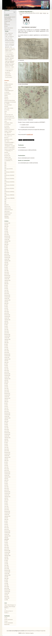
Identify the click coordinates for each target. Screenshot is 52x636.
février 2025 (6, 252)
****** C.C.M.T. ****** (8, 136)
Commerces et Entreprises (9, 129)
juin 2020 (6, 344)
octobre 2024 (6, 259)
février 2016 (6, 429)
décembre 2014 (7, 452)
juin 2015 (6, 442)
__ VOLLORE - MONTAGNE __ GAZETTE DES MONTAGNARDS (10, 8)
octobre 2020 (6, 337)
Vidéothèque (6, 217)
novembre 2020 (7, 336)
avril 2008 (6, 583)
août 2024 (6, 262)
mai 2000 (6, 599)
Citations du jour (7, 214)
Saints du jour (7, 211)
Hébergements (7, 127)
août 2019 (6, 360)
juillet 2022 (6, 303)
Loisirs (5, 121)
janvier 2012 (6, 509)
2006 (5, 203)
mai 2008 (6, 581)
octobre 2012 (6, 494)
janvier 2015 (6, 450)
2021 (5, 162)
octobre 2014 (6, 455)
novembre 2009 (7, 552)
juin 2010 (6, 540)
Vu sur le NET (7, 154)
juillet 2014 (6, 460)
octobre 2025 (6, 239)
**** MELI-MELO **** (9, 70)
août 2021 (6, 321)
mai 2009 (6, 562)
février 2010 (6, 547)
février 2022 (6, 311)
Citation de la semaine (8, 209)
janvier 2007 (6, 596)
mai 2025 (6, 247)
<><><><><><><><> (9, 52)
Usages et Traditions (8, 131)
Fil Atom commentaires (8, 622)
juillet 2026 (6, 226)
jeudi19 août (30, 134)
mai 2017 (6, 404)
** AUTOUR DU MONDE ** (9, 142)
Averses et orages (7, 119)
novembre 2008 (7, 571)
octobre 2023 (6, 278)
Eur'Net (5, 612)
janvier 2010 (6, 549)
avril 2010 (6, 544)
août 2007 (6, 594)
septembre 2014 (7, 457)
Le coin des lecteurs (8, 87)
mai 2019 (6, 365)
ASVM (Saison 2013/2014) (9, 181)
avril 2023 (6, 288)
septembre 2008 (7, 575)
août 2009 (6, 557)
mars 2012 (6, 506)
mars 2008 (6, 585)
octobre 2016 (6, 416)
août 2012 (6, 498)
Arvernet (6, 26)
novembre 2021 (7, 316)
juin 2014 (6, 462)
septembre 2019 (7, 359)
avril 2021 (6, 327)
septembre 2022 (7, 300)
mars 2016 (6, 427)
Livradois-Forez (7, 21)
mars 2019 (6, 368)
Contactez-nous (7, 29)
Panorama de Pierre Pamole (9, 100)
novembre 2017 (7, 395)
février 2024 (6, 272)
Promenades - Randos (8, 122)
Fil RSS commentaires (8, 619)
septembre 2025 (7, 241)
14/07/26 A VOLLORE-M (9, 42)
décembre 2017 (7, 393)
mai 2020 (6, 345)
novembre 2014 (7, 454)
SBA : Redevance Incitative (9, 134)
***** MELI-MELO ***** (8, 150)
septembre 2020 (7, 339)
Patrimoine (6, 98)
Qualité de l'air (7, 24)
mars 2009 (6, 565)
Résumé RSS (6, 624)
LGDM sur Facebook (8, 19)
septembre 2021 (7, 319)
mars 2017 (6, 408)
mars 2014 (6, 467)
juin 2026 (6, 228)
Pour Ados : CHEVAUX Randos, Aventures (9, 59)
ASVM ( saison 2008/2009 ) (9, 198)
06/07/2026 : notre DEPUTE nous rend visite (10, 47)
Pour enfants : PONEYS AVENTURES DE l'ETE (9, 56)
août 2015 (6, 439)
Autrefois (6, 95)
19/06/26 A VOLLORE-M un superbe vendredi (10, 50)
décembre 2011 (7, 511)
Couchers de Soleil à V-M (9, 116)
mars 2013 (6, 486)
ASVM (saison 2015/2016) (9, 175)
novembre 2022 (7, 296)
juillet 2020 (6, 342)
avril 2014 (6, 465)
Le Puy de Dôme (8, 75)
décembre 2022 (7, 295)
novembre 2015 (7, 434)
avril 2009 (6, 563)
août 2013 (6, 478)
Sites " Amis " (7, 140)
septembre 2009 (7, 555)
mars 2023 (6, 290)
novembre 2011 (7, 512)
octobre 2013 (6, 475)
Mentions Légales (30, 633)
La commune (6, 92)
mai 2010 (6, 542)
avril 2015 (6, 445)
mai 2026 (6, 229)
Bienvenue (6, 137)
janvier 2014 (6, 470)
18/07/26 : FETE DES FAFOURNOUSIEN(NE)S (9, 40)
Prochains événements (8, 84)
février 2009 (6, 567)
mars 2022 (6, 309)
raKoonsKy (27, 630)
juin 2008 (6, 580)
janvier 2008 (6, 588)
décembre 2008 (7, 570)
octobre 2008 (6, 573)
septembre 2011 (7, 516)
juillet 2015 (6, 440)
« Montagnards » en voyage (9, 145)
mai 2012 (6, 503)
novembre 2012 (7, 493)
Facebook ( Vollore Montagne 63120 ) (9, 607)
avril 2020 (6, 347)
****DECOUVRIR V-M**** (9, 90)
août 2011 (6, 517)
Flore (5, 113)
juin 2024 (6, 265)
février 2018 (6, 390)
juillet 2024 (6, 264)
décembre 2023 (7, 275)
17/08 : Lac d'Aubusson (9, 36)
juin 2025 (6, 246)
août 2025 (6, 242)
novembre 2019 (7, 355)
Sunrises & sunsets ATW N (9, 147)
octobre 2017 (6, 396)
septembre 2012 (7, 496)
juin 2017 (6, 403)
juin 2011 (6, 521)
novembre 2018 (7, 375)
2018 (5, 167)
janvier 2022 (6, 313)
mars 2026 (6, 232)
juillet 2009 (6, 558)
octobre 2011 (6, 514)
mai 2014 (6, 463)
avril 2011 (6, 524)
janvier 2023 (6, 293)
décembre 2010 (7, 531)
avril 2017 (6, 406)
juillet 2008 (6, 578)
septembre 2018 (7, 378)
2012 (5, 186)
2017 (5, 170)
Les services (6, 126)
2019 (5, 165)
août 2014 (6, 458)
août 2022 (6, 301)
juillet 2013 (6, 480)
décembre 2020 (7, 334)
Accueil (5, 82)
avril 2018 (6, 386)
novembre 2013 (7, 473)
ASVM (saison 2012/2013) (9, 185)
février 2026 (6, 234)
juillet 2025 (6, 244)
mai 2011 (6, 522)
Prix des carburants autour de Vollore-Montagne (9, 18)
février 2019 (6, 370)
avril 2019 (6, 367)
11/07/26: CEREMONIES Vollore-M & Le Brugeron (9, 45)
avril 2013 (6, 485)
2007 (5, 201)
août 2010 (6, 537)
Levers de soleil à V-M (8, 114)
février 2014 (6, 468)
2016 (5, 173)
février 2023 (6, 291)
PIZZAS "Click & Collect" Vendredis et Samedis (9, 65)
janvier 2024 (6, 273)
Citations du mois (7, 208)
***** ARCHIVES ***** (8, 160)
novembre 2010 (7, 532)
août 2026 (6, 224)
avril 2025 (6, 249)
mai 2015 (6, 444)
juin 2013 (6, 481)
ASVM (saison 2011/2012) (9, 188)
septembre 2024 (7, 260)
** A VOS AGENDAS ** (9, 54)
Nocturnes (6, 152)
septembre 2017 (7, 398)
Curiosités (6, 97)
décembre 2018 (7, 373)
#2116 (44, 13)
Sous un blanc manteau (8, 108)
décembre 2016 (7, 413)
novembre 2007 (7, 591)
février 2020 (6, 350)
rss (47, 13)
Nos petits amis (7, 155)
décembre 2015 (7, 432)
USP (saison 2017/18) (8, 168)
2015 (5, 176)
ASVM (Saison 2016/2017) (9, 172)
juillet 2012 (6, 499)
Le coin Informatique (8, 158)
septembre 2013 (7, 476)
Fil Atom (5, 621)
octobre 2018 (6, 377)
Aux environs (6, 109)
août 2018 (6, 380)
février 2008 (6, 586)
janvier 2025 (6, 254)
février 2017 (6, 409)
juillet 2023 (6, 283)
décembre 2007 (7, 589)
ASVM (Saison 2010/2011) (9, 191)
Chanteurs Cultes (7, 157)
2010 (41, 13)
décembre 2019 (7, 354)
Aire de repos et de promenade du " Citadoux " (10, 103)
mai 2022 (6, 306)
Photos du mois (7, 206)
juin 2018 (6, 383)
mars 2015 (6, 447)
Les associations (7, 124)
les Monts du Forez (8, 611)
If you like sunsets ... (9, 77)
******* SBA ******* (7, 132)
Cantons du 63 (7, 73)
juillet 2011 (6, 519)
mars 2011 (6, 526)
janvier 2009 (6, 568)
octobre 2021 (6, 318)
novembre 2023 (7, 277)
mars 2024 (6, 270)
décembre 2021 (7, 314)
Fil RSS (5, 617)
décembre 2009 (7, 550)
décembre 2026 (7, 223)
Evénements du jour (8, 212)
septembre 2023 (7, 280)
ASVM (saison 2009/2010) (9, 194)
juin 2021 (6, 324)
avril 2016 (6, 426)
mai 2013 (6, 483)
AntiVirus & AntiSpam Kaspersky (38, 630)
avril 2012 (6, 504)
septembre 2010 (7, 535)
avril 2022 (6, 308)
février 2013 (6, 488)
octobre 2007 (6, 593)
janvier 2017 (6, 411)
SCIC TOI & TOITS (8, 38)
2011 (5, 190)
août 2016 (6, 419)
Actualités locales (7, 85)
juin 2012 (6, 501)
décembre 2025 (7, 236)
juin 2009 (6, 560)
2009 (5, 196)
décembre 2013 (7, 472)
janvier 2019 (6, 372)
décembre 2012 (7, 491)
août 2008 (6, 576)
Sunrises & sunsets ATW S (9, 149)
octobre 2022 (6, 298)
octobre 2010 (6, 534)
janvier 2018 (6, 391)
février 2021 (6, 331)
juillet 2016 (6, 421)
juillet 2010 (6, 539)
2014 (5, 180)
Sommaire (6, 80)
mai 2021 (6, 326)
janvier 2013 (6, 490)
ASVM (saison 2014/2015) (9, 178)
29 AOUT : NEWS (8, 34)
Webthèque (6, 216)
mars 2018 (6, 388)
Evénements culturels (8, 139)
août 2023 (6, 282)
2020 (5, 163)
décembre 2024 (7, 255)
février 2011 (6, 527)
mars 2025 (6, 250)
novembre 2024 (7, 257)
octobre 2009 (6, 553)
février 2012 (6, 508)
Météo (5, 23)
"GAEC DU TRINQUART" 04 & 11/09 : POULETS (9, 62)
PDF (21, 14)
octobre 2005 (6, 598)
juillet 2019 (6, 362)
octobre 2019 (6, 357)
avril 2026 (6, 231)
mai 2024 (6, 267)
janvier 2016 (6, 431)
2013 (5, 183)
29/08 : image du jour (9, 33)
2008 (5, 199)
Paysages (6, 106)
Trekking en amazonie (8, 144)
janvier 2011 (6, 529)
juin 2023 (6, 285)
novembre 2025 (7, 237)
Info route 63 (7, 72)
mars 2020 (6, 349)
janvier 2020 (6, 352)
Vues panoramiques (8, 104)
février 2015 (6, 449)
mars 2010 (6, 545)
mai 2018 (6, 385)
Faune (5, 111)
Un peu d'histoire (7, 93)
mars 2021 (6, 329)
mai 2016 (6, 424)
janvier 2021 (6, 332)
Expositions (6, 204)
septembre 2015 (7, 437)
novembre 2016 (7, 414)
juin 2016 (6, 422)
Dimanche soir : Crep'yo (9, 66)
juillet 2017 (6, 401)
